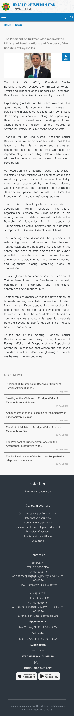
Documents (38, 540)
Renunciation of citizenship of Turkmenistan (38, 527)
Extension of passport (38, 531)
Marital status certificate (38, 536)
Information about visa (38, 491)
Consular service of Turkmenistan (38, 513)
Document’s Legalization (38, 522)
